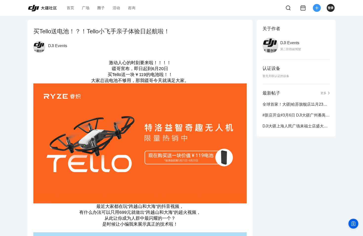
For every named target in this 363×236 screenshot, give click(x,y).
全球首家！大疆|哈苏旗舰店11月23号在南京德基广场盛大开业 (296, 104)
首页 (70, 8)
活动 (116, 8)
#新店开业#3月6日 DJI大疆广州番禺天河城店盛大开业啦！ (296, 115)
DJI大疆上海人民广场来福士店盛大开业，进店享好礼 (296, 126)
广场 (85, 8)
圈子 (101, 8)
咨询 (131, 8)
